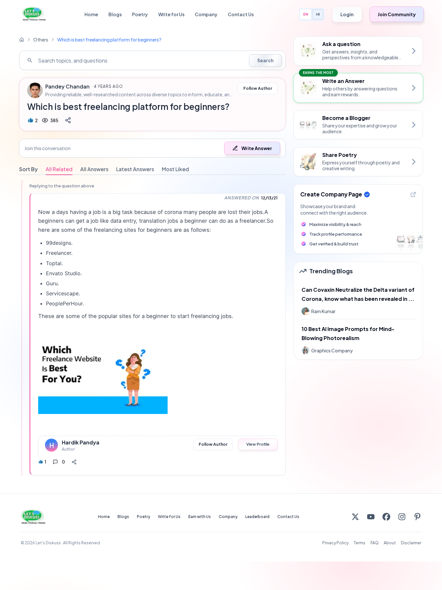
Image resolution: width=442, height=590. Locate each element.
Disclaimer (411, 542)
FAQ (374, 542)
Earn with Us (199, 516)
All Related (59, 169)
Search (265, 60)
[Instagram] (402, 517)
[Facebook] (386, 517)
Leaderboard (257, 516)
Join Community (397, 14)
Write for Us (171, 14)
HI (318, 14)
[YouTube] (371, 517)
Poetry (140, 14)
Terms (359, 542)
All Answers (94, 169)
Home (91, 14)
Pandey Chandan (67, 86)
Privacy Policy (335, 542)
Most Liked (175, 169)
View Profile (258, 444)
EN (305, 14)
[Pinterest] (417, 517)
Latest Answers (135, 169)
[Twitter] (355, 517)
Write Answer (256, 148)
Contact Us (241, 14)
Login (347, 14)
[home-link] (21, 39)
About (390, 542)
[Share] (68, 120)
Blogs (115, 14)
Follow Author (257, 88)
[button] (152, 148)
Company (206, 14)
